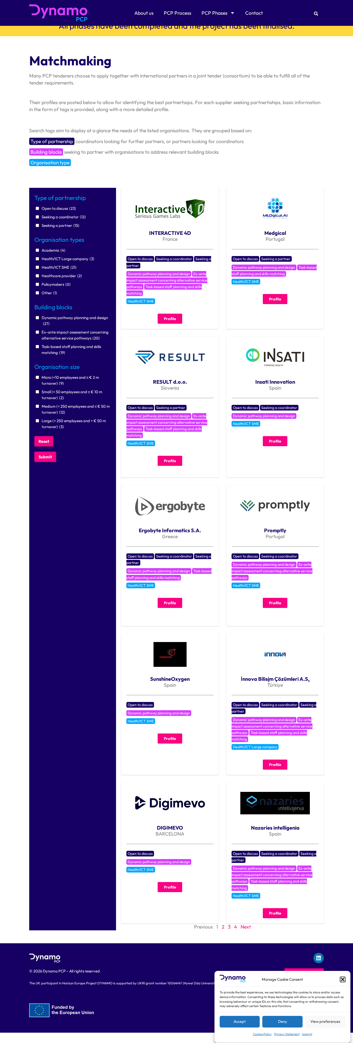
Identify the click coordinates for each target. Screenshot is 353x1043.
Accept (240, 1021)
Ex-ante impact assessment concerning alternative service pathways (75, 335)
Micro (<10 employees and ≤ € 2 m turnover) (70, 380)
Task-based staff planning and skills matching (71, 349)
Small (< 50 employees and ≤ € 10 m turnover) (72, 394)
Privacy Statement (287, 1034)
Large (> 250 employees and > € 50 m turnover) (74, 423)
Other (49, 292)
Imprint (307, 1034)
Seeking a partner (60, 225)
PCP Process (177, 13)
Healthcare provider (62, 275)
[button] (342, 979)
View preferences (325, 1021)
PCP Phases (214, 13)
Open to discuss (59, 208)
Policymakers (56, 284)
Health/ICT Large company (68, 258)
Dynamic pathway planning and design (75, 320)
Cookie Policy (262, 1034)
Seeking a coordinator (64, 216)
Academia (53, 250)
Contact (254, 13)
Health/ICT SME (59, 267)
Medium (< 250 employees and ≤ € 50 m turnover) (76, 409)
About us (144, 13)
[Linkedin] (318, 958)
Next (246, 927)
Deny (282, 1021)
